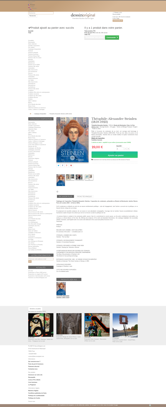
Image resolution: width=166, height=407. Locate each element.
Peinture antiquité (33, 52)
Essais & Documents (34, 151)
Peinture (30, 51)
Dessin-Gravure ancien (34, 215)
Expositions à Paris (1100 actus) (37, 272)
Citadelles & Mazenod (34, 232)
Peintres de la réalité (34, 64)
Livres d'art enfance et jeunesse (37, 144)
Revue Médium (32, 248)
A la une (30, 270)
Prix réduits (31, 47)
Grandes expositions (34, 45)
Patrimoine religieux (33, 158)
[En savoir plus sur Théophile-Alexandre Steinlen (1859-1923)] (61, 288)
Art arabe (30, 239)
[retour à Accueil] (30, 114)
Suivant (57, 191)
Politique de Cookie (34, 398)
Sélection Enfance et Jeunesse (37, 107)
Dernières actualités (35, 308)
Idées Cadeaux (32, 101)
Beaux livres (31, 106)
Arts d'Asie (31, 243)
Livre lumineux (32, 382)
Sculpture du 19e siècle (34, 95)
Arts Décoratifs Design (34, 224)
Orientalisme (31, 83)
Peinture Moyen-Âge (34, 56)
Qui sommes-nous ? (34, 361)
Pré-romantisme (32, 71)
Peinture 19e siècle (33, 75)
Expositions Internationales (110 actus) (39, 276)
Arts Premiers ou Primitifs (35, 244)
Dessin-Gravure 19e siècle (35, 212)
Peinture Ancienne (33, 54)
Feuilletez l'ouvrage (96, 140)
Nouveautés (31, 42)
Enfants (30, 99)
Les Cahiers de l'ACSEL (35, 250)
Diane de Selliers (33, 231)
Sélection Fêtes (32, 129)
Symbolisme (31, 87)
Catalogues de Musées (34, 148)
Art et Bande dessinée (34, 104)
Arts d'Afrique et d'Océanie (35, 241)
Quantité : (119, 146)
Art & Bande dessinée (34, 219)
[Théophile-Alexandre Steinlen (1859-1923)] (60, 180)
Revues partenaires (33, 246)
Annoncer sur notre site (35, 374)
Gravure (30, 217)
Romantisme (31, 85)
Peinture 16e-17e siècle (34, 57)
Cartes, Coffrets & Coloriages (36, 109)
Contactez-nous (32, 369)
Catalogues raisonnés (34, 150)
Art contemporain (33, 222)
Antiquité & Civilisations (35, 237)
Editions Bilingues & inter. (35, 143)
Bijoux (30, 102)
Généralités (31, 61)
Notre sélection (32, 44)
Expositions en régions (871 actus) (38, 274)
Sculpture (31, 90)
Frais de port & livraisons (35, 364)
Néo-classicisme (32, 70)
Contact (30, 3)
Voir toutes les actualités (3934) (37, 311)
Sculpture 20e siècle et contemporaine (39, 92)
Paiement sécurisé (33, 366)
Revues (30, 156)
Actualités (31, 10)
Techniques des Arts (34, 225)
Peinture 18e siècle (33, 66)
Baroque (30, 59)
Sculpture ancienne (33, 94)
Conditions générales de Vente (37, 393)
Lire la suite (41, 341)
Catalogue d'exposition (34, 49)
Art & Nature (31, 234)
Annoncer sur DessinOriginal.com (37, 277)
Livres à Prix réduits (34, 379)
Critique (30, 227)
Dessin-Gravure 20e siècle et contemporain (40, 213)
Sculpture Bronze (33, 97)
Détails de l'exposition (98, 138)
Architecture (31, 200)
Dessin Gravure (32, 210)
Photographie (32, 220)
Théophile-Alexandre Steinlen (99, 125)
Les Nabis (31, 80)
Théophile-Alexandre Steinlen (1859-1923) (62, 296)
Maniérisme (31, 63)
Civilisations (31, 236)
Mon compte (31, 1)
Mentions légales (33, 390)
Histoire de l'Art (32, 146)
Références (31, 155)
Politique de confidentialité (36, 395)
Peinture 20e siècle (33, 88)
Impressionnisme (33, 78)
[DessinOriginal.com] (83, 15)
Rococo (30, 73)
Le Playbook (32, 384)
